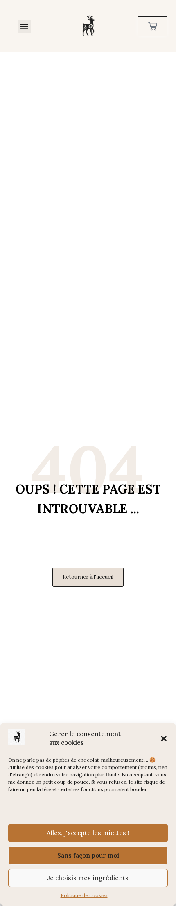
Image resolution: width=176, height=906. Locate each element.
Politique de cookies (84, 895)
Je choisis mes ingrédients (88, 878)
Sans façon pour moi (88, 855)
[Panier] (152, 26)
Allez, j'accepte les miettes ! (88, 833)
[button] (164, 739)
